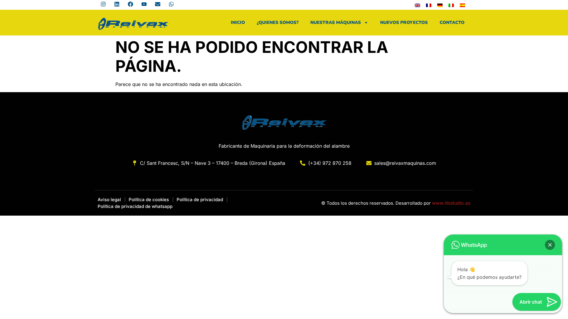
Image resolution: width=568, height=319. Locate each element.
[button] (550, 245)
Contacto (452, 22)
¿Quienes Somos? (277, 22)
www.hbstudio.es (451, 203)
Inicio (238, 22)
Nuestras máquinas (335, 22)
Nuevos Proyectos (404, 22)
